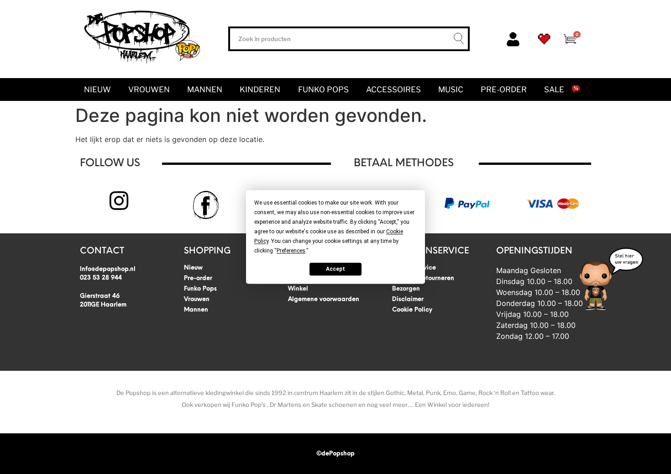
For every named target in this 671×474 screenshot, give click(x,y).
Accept (335, 269)
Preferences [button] (291, 251)
